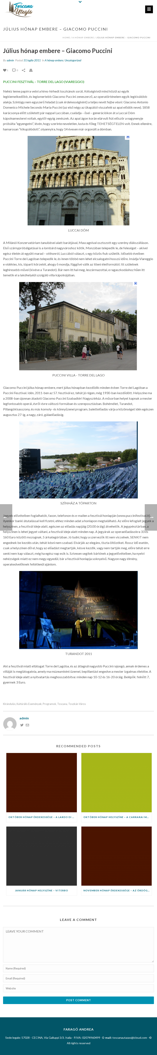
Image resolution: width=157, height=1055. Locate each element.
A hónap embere (83, 37)
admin (10, 60)
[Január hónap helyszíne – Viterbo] (41, 856)
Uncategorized (73, 60)
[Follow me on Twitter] (22, 725)
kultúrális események (29, 704)
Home (66, 37)
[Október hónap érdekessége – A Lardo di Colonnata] (41, 782)
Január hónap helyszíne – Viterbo (41, 890)
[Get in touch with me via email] (27, 725)
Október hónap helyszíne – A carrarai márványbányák (117, 817)
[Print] (33, 70)
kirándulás (9, 704)
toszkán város (77, 704)
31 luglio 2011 (32, 60)
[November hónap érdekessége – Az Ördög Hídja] (116, 856)
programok (49, 704)
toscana (62, 704)
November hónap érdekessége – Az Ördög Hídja (117, 890)
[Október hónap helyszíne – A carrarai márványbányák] (116, 782)
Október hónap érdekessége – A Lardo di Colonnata (42, 817)
